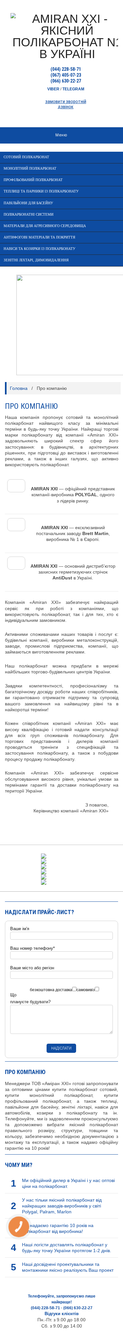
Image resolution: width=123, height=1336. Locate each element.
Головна (19, 388)
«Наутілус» (19, 340)
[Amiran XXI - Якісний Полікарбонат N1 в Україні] (61, 35)
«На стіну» (19, 317)
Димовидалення (22, 283)
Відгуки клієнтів (62, 1313)
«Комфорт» (19, 294)
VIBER (53, 89)
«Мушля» (17, 329)
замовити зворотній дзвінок (65, 104)
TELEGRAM (73, 89)
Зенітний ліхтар (22, 271)
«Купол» (17, 306)
